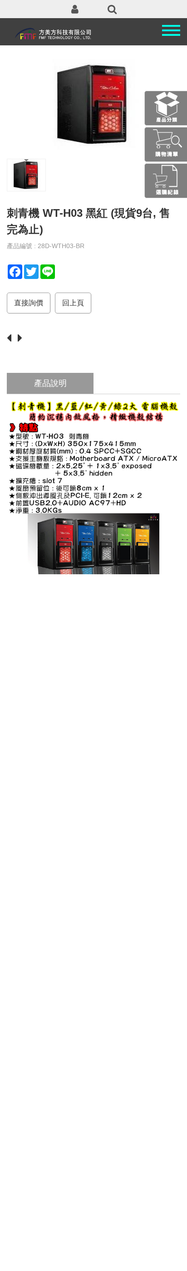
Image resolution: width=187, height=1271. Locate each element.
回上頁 (73, 303)
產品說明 (50, 383)
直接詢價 (28, 303)
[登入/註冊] (75, 9)
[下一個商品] (22, 339)
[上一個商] (11, 339)
